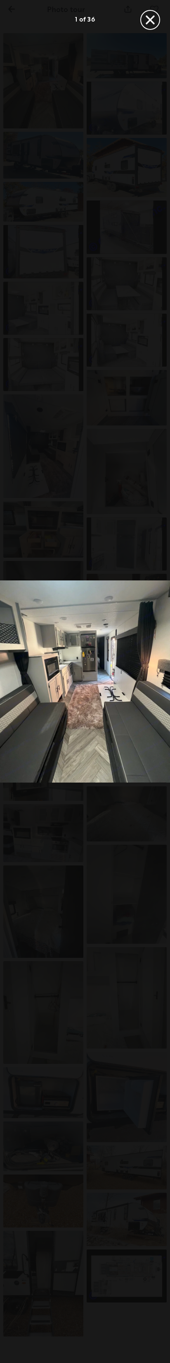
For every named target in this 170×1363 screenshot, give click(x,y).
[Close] (150, 20)
